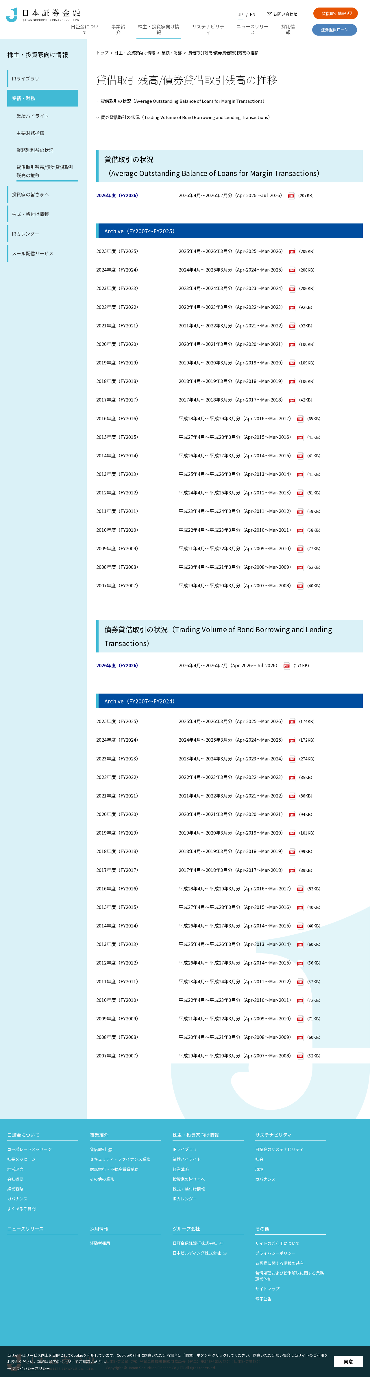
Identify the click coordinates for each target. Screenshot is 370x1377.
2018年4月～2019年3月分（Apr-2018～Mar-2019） (232, 380)
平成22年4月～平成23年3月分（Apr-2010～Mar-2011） (236, 529)
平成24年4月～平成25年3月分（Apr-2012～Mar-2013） (236, 492)
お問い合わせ (285, 14)
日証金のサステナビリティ (279, 1149)
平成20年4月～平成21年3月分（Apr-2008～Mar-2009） (236, 566)
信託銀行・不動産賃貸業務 (114, 1169)
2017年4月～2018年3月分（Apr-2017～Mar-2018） (232, 399)
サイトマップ (267, 1289)
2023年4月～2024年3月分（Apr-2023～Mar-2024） (232, 288)
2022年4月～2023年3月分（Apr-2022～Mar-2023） (232, 306)
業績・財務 (23, 98)
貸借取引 (98, 1149)
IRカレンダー (25, 233)
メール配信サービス (32, 253)
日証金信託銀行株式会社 (195, 1243)
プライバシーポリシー (31, 1368)
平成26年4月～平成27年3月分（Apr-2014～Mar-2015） (236, 455)
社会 (259, 1159)
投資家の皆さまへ (30, 194)
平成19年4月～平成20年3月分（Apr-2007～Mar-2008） (236, 585)
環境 (259, 1169)
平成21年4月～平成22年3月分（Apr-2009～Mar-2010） (236, 548)
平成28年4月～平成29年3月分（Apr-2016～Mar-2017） (236, 418)
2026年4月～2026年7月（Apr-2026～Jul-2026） (230, 665)
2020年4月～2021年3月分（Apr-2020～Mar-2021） (232, 343)
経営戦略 (15, 1189)
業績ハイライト (32, 115)
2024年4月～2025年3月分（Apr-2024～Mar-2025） (232, 269)
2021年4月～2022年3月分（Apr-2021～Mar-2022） (232, 325)
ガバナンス (17, 1199)
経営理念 (15, 1169)
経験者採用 (100, 1243)
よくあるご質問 (21, 1208)
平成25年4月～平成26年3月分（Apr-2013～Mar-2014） (236, 473)
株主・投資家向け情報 (37, 54)
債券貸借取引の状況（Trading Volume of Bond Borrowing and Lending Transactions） (186, 117)
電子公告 (263, 1299)
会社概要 (15, 1179)
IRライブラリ (25, 78)
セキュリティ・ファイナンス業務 (120, 1159)
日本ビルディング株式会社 (197, 1253)
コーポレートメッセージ (29, 1149)
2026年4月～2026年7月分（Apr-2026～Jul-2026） (232, 195)
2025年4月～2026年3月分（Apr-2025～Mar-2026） (232, 250)
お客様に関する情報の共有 (279, 1263)
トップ (102, 53)
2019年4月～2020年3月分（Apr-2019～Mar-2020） (232, 362)
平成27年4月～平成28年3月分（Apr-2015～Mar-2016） (236, 436)
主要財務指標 (30, 132)
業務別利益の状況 (34, 149)
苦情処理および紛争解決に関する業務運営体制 (289, 1276)
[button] (42, 1136)
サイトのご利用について (277, 1243)
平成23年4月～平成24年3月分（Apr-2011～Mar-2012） (236, 510)
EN (252, 14)
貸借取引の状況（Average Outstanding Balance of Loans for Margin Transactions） (184, 101)
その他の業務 (102, 1179)
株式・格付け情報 (30, 213)
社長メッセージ (21, 1159)
